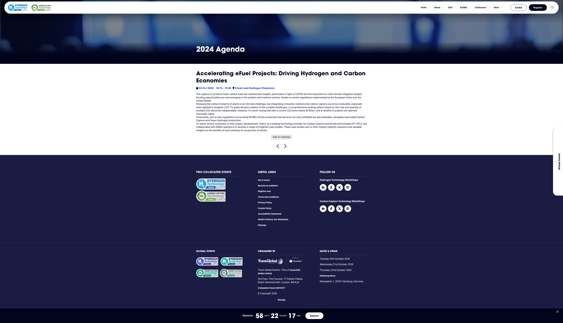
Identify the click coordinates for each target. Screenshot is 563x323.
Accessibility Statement (270, 213)
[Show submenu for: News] (502, 7)
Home (424, 7)
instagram (347, 187)
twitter (339, 187)
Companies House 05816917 (271, 288)
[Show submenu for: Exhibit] (470, 7)
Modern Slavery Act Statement (273, 219)
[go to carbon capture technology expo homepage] (41, 7)
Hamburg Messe (327, 275)
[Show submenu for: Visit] (455, 7)
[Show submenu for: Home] (429, 7)
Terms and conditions (268, 197)
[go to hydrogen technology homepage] (17, 7)
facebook (331, 187)
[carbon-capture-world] (210, 201)
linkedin (323, 187)
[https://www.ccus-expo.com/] (231, 276)
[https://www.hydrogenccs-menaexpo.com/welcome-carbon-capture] (207, 276)
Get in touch (264, 180)
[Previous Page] (278, 146)
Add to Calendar (281, 137)
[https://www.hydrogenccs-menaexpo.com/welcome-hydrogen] (207, 265)
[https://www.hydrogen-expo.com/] (232, 265)
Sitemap (262, 225)
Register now (264, 191)
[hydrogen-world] (210, 189)
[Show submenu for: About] (443, 7)
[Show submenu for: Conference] (489, 7)
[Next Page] (285, 146)
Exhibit (518, 7)
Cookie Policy (265, 208)
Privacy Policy (265, 202)
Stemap (281, 299)
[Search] (552, 7)
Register (537, 7)
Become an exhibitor (268, 185)
